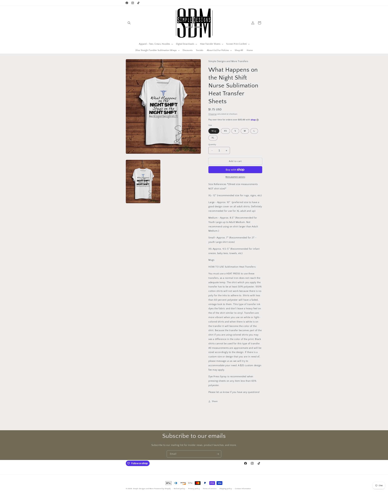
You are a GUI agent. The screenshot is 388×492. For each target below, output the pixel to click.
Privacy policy (194, 488)
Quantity (212, 144)
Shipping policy (225, 488)
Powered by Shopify (162, 489)
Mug (214, 131)
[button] (129, 23)
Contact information (243, 488)
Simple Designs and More (143, 489)
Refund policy (179, 488)
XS (225, 131)
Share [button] (215, 401)
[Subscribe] (217, 454)
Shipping (212, 114)
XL (213, 138)
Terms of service (209, 488)
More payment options (235, 177)
